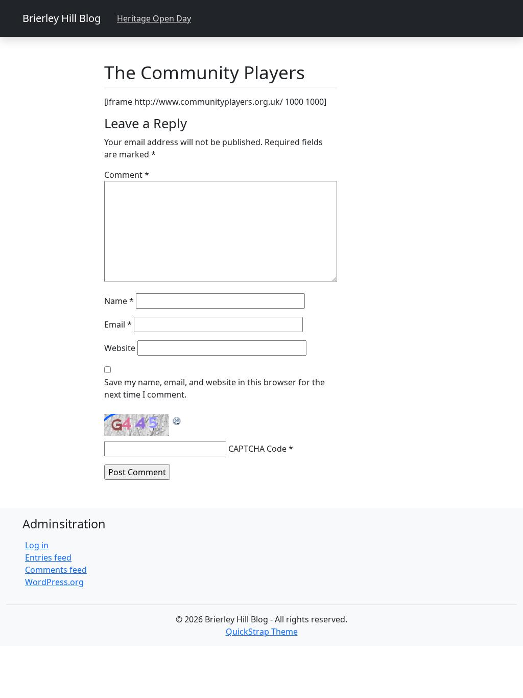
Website (119, 348)
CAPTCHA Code (257, 448)
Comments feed (56, 569)
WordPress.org (54, 582)
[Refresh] (177, 420)
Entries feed (48, 557)
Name (119, 301)
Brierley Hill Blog (61, 18)
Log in (37, 545)
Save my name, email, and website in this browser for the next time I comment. (214, 388)
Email (118, 324)
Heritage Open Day (154, 18)
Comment (126, 174)
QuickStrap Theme (262, 631)
